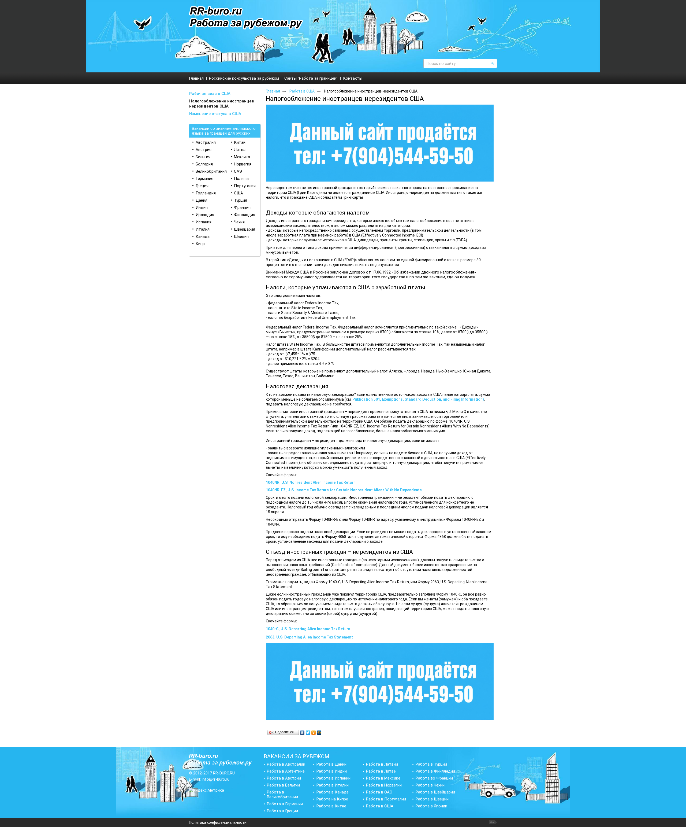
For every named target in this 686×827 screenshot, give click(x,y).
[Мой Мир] (319, 732)
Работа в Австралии (286, 764)
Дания (201, 200)
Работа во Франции (434, 778)
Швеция (241, 236)
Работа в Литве (381, 771)
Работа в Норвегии (384, 785)
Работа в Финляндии (435, 771)
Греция (202, 185)
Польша (241, 178)
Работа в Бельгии (283, 785)
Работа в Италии (332, 785)
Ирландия (205, 214)
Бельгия (203, 156)
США (238, 193)
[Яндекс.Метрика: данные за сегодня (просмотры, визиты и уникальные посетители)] (206, 790)
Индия (202, 207)
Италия (203, 229)
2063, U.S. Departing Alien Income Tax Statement (309, 637)
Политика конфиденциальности (218, 822)
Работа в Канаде (332, 792)
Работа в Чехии (430, 785)
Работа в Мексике (383, 778)
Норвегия (242, 164)
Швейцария (244, 229)
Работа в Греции (282, 810)
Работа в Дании (331, 764)
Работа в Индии (331, 771)
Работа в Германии (285, 804)
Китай (239, 142)
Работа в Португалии (386, 799)
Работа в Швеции (432, 799)
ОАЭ (238, 171)
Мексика (242, 156)
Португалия (245, 185)
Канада (203, 236)
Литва (239, 149)
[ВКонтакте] (302, 732)
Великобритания (211, 171)
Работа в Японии (431, 806)
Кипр (200, 243)
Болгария (204, 164)
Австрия (203, 149)
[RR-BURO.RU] (246, 18)
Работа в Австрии (284, 778)
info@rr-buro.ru (215, 779)
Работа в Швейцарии (435, 792)
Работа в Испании (333, 778)
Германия (204, 178)
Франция (242, 207)
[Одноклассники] (313, 732)
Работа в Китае (331, 806)
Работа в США (302, 91)
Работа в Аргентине (286, 771)
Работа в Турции (431, 764)
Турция (240, 200)
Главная (273, 91)
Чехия (239, 222)
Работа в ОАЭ (379, 792)
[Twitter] (308, 732)
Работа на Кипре (332, 799)
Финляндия (244, 214)
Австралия (206, 142)
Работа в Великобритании (282, 794)
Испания (203, 222)
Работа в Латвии (382, 764)
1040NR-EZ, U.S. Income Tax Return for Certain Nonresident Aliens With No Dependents (344, 490)
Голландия (206, 193)
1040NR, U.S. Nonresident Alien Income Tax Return (311, 482)
